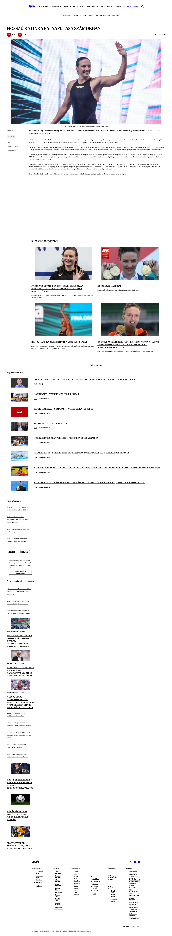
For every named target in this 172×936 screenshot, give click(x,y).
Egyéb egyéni (76, 889)
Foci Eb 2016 (57, 899)
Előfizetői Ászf (133, 907)
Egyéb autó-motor (113, 892)
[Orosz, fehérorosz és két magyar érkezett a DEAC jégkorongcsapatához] (20, 773)
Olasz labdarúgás (58, 880)
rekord (10, 146)
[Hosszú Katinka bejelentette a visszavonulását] (63, 335)
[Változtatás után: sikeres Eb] (19, 431)
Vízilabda (95, 890)
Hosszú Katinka (12, 150)
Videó (113, 901)
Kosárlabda (96, 881)
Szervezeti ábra (134, 895)
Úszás (35, 384)
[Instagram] (131, 862)
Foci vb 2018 (57, 895)
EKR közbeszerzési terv (133, 891)
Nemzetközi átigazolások (59, 908)
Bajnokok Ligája (58, 889)
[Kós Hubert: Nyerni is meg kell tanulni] (19, 402)
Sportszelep (111, 868)
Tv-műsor (114, 899)
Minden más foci (12, 663)
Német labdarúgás (58, 884)
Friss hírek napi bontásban (70, 15)
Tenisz (76, 886)
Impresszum (133, 871)
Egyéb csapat (94, 893)
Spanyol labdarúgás (58, 876)
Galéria (109, 6)
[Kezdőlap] (31, 6)
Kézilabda (96, 879)
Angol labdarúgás (12, 692)
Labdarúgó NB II (39, 876)
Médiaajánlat (133, 874)
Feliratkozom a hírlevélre (20, 572)
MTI (24, 34)
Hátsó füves (106, 15)
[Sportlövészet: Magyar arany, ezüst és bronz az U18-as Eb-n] (20, 836)
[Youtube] (139, 862)
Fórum (113, 896)
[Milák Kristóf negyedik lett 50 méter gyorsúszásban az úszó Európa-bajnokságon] (19, 460)
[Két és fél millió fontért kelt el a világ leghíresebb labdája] (20, 805)
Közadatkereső (133, 902)
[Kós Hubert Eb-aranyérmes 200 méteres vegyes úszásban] (19, 446)
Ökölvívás (77, 883)
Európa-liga (59, 892)
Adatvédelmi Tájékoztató (133, 910)
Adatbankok (44, 6)
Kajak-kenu (76, 877)
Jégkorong (96, 884)
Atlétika (76, 871)
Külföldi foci (55, 868)
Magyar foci (36, 868)
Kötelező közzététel (132, 886)
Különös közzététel (132, 898)
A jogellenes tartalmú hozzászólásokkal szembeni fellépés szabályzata (134, 880)
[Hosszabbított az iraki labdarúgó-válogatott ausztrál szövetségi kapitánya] (20, 660)
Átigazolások (40, 882)
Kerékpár (77, 881)
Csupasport (98, 15)
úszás (16, 146)
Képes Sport (90, 15)
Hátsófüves (39, 880)
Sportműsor (82, 15)
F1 (88, 6)
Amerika (82, 6)
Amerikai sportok (95, 887)
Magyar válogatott (12, 631)
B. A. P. (14, 34)
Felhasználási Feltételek (133, 914)
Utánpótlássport (115, 15)
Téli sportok (76, 893)
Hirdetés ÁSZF (134, 904)
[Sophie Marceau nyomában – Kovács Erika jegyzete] (19, 416)
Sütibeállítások (134, 918)
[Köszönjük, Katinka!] (130, 279)
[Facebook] (135, 862)
